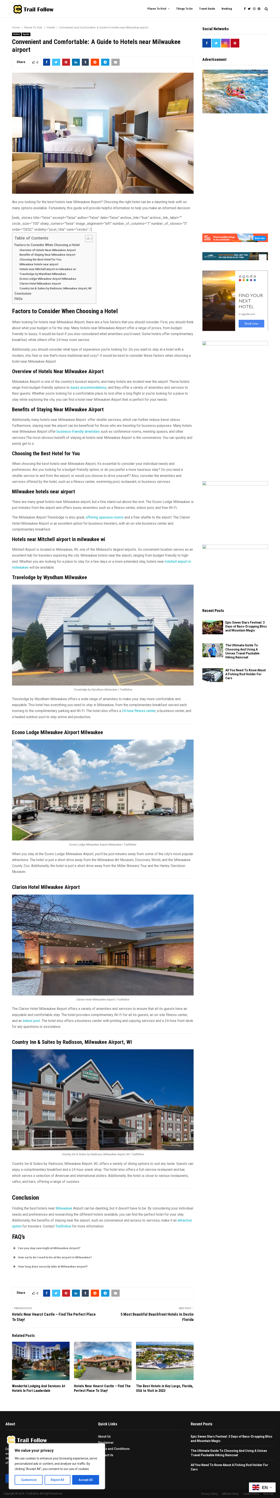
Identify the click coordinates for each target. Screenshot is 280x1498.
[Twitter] (250, 9)
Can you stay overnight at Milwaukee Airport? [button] (49, 1248)
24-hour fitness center (139, 711)
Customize (29, 1480)
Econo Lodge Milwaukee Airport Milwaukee (47, 278)
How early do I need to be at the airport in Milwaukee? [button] (55, 1257)
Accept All (86, 1480)
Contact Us (105, 1455)
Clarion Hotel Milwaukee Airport (40, 283)
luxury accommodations (88, 387)
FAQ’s (18, 299)
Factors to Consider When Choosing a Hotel (47, 245)
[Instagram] (255, 9)
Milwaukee (64, 1208)
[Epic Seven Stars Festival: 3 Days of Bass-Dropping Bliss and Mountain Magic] (212, 627)
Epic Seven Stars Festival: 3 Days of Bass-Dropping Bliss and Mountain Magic (246, 626)
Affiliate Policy (230, 1493)
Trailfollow (63, 1226)
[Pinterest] (260, 9)
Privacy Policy (209, 1493)
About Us (104, 1436)
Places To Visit (156, 8)
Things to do (184, 8)
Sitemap (268, 1493)
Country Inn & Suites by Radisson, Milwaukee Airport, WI (55, 288)
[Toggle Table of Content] (87, 238)
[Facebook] (246, 9)
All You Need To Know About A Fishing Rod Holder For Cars (245, 674)
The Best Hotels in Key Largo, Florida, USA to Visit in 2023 (164, 1388)
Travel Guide (207, 8)
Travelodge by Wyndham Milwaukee (42, 274)
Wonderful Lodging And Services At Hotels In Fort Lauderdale (38, 1388)
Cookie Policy (251, 1493)
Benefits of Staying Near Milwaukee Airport (47, 254)
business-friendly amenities (78, 431)
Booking (227, 8)
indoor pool (31, 1021)
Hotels (16, 34)
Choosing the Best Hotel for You (40, 259)
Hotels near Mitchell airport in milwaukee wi (47, 269)
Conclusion (22, 293)
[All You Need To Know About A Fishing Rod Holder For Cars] (212, 675)
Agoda (26, 34)
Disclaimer (106, 1442)
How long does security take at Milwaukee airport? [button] (53, 1266)
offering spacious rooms (105, 517)
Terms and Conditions (114, 1449)
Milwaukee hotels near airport (38, 264)
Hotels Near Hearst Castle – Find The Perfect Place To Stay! (102, 1388)
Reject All (57, 1480)
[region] (57, 1466)
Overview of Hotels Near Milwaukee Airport (47, 250)
